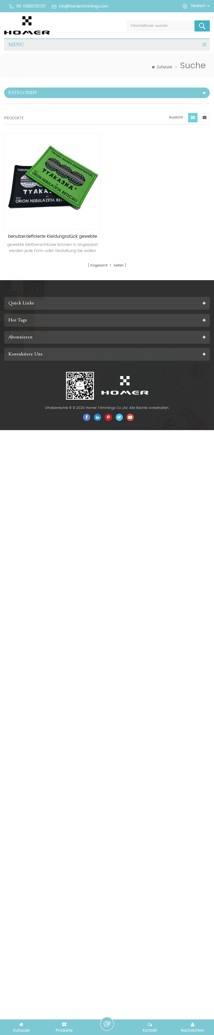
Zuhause (164, 67)
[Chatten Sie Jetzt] (107, 1024)
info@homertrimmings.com (83, 6)
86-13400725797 (31, 6)
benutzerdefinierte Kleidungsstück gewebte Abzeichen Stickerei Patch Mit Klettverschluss (52, 236)
